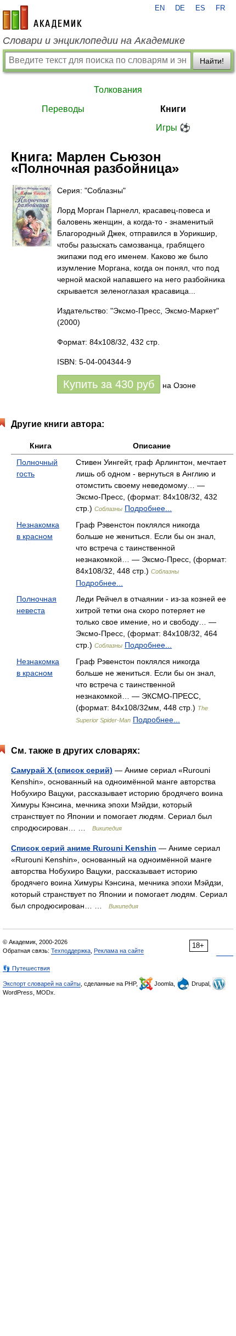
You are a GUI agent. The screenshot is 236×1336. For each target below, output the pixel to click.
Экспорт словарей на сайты (42, 983)
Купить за (108, 384)
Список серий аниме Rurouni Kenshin (83, 848)
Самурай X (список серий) (62, 770)
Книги (173, 109)
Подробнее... (148, 508)
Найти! (212, 61)
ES (200, 8)
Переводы (63, 109)
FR (220, 8)
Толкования (118, 89)
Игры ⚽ (173, 127)
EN (160, 8)
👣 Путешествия (26, 968)
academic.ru (42, 17)
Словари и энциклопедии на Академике (94, 40)
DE (180, 8)
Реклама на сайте (119, 950)
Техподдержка (71, 950)
